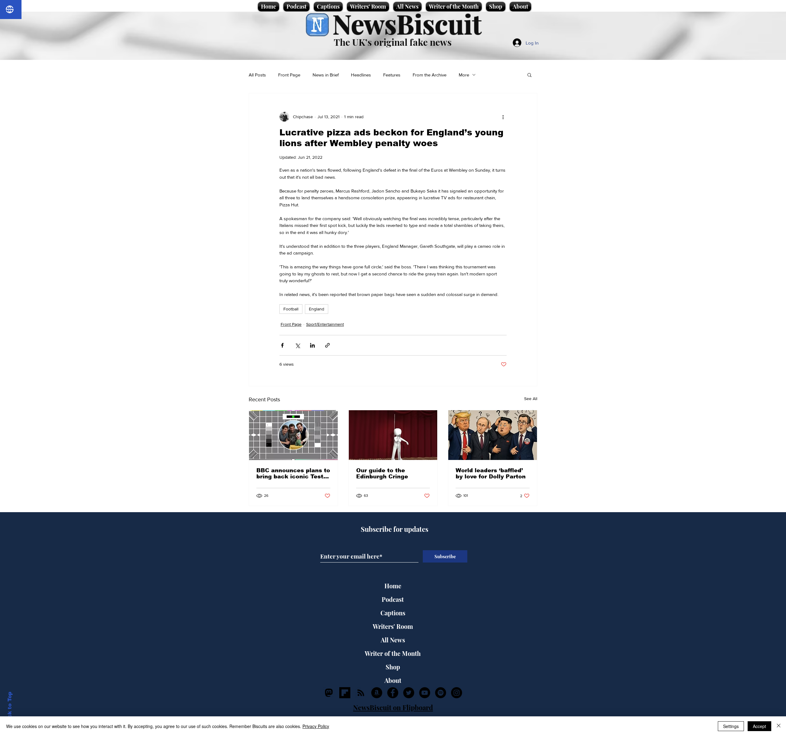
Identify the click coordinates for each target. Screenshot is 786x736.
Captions (392, 613)
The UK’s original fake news (393, 42)
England (316, 308)
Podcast (393, 599)
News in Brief (326, 74)
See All (530, 398)
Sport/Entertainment (325, 324)
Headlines (361, 74)
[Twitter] (408, 692)
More (464, 74)
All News (393, 640)
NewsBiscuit (407, 23)
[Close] (778, 726)
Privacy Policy (315, 726)
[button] (529, 74)
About (392, 680)
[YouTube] (424, 692)
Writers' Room (393, 626)
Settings (731, 726)
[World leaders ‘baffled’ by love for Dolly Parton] (492, 435)
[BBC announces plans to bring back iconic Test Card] (293, 435)
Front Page (289, 74)
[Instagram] (456, 692)
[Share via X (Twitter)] (297, 345)
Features (391, 74)
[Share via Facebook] (282, 345)
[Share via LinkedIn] (312, 345)
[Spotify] (440, 692)
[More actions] (503, 116)
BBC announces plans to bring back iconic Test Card (293, 473)
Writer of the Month (393, 653)
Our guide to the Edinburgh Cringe (382, 473)
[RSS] (360, 692)
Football (290, 308)
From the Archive (429, 74)
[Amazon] (376, 692)
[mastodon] (328, 692)
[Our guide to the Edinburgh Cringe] (393, 435)
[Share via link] (327, 345)
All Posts (257, 74)
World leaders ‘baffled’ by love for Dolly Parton (491, 473)
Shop (393, 667)
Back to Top (10, 708)
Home (392, 586)
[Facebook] (392, 692)
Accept (759, 726)
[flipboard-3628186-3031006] (344, 692)
